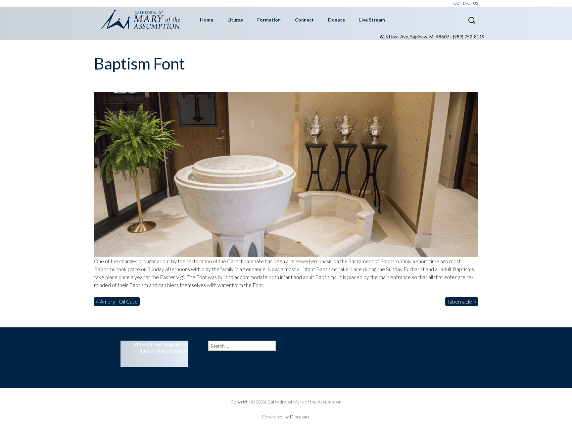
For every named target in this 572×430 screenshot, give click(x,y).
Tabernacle (459, 301)
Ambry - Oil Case (119, 301)
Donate (336, 20)
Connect (304, 20)
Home (206, 20)
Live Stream (372, 20)
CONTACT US (465, 3)
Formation (269, 20)
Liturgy (235, 20)
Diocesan (299, 416)
